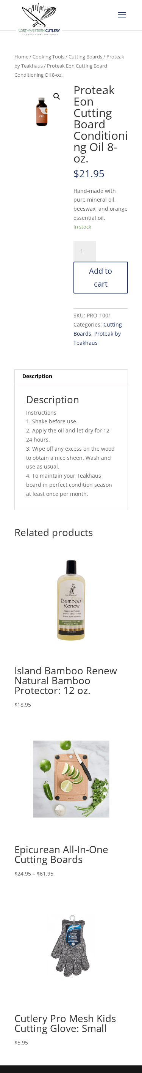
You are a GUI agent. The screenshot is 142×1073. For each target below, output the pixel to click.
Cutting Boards (85, 56)
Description (37, 376)
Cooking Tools (48, 56)
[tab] (71, 376)
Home (21, 56)
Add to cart (100, 277)
